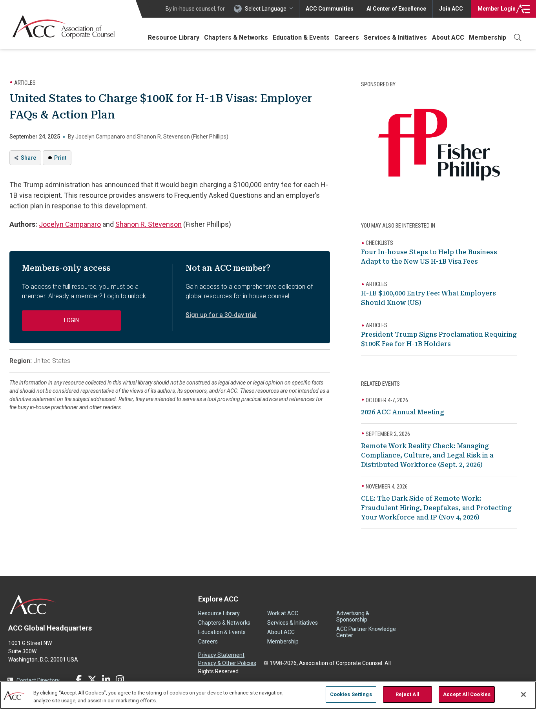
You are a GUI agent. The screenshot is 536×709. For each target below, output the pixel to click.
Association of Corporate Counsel (63, 27)
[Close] (523, 694)
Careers (346, 37)
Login (497, 8)
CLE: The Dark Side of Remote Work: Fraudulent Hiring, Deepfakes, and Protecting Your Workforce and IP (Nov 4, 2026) (436, 508)
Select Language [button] (265, 8)
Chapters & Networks (236, 37)
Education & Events (301, 37)
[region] (268, 695)
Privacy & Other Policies (227, 663)
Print (60, 158)
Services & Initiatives (395, 37)
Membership (487, 37)
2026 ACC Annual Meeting (402, 412)
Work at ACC (282, 613)
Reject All (407, 694)
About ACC (448, 37)
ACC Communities (330, 8)
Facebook (78, 679)
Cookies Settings (351, 694)
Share (28, 158)
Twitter (92, 679)
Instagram (119, 679)
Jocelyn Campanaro (70, 224)
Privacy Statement (221, 655)
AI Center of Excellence (396, 8)
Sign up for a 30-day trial (221, 315)
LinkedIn (106, 679)
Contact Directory (38, 680)
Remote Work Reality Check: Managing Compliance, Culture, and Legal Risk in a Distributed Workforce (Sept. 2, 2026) (427, 455)
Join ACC (451, 8)
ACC (32, 604)
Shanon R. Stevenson (148, 224)
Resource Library (173, 37)
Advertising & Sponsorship (352, 616)
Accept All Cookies (466, 694)
